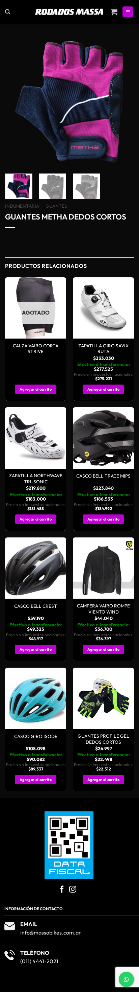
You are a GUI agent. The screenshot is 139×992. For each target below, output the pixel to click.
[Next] (123, 102)
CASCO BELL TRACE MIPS (103, 476)
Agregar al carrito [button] (103, 389)
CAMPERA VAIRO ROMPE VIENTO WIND (103, 609)
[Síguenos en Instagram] (72, 890)
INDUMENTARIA (22, 206)
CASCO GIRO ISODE (35, 736)
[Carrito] (114, 11)
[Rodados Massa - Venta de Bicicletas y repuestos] (69, 12)
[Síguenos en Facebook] (61, 890)
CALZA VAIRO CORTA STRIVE (35, 349)
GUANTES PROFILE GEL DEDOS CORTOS (103, 739)
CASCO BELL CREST (35, 606)
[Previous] (16, 102)
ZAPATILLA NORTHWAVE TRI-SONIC (35, 479)
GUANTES (56, 206)
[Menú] (127, 12)
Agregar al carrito (36, 389)
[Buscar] (7, 11)
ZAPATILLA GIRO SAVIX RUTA (103, 349)
